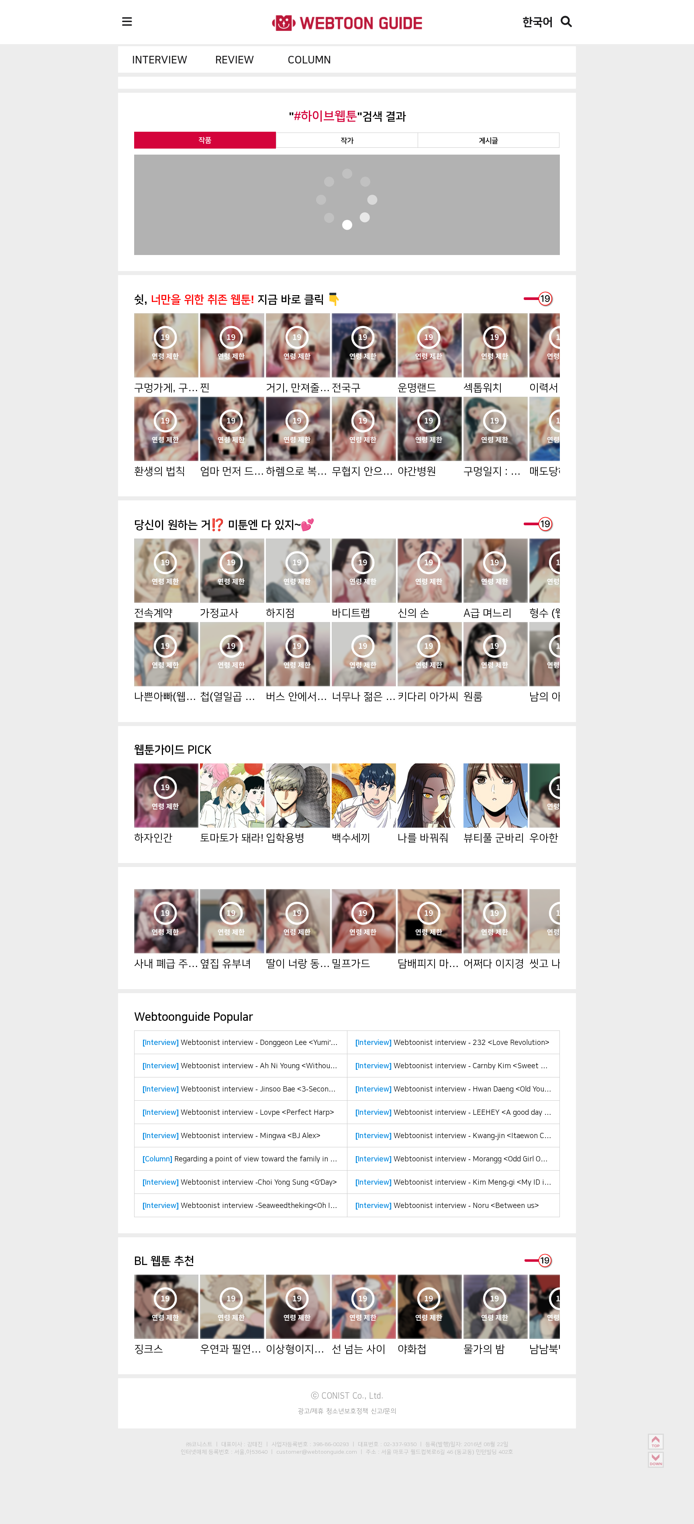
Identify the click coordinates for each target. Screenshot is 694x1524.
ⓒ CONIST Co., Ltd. (347, 1395)
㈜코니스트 (199, 1444)
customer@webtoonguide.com (316, 1452)
